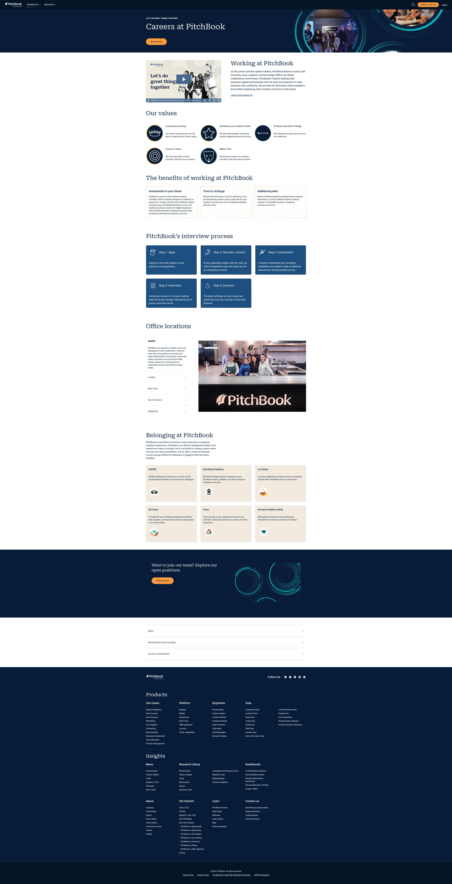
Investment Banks (219, 721)
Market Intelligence (154, 710)
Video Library (217, 819)
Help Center (217, 811)
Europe (182, 786)
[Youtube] (299, 677)
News (149, 764)
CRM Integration (186, 725)
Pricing (182, 853)
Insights (49, 5)
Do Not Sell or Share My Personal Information (231, 875)
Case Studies (151, 823)
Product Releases (219, 826)
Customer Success (153, 826)
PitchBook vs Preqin (189, 845)
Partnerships (151, 811)
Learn (215, 801)
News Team (151, 790)
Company (150, 808)
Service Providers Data (254, 736)
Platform (184, 703)
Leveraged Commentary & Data (225, 771)
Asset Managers (219, 732)
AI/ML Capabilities (187, 732)
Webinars (216, 815)
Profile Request (251, 815)
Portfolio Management (155, 743)
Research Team (218, 775)
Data (248, 703)
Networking (150, 721)
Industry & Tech (152, 782)
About (149, 801)
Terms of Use (188, 875)
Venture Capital (218, 713)
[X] (290, 677)
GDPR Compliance (262, 875)
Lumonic (182, 728)
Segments (218, 703)
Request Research (252, 811)
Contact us (252, 801)
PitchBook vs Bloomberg (191, 830)
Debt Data (249, 728)
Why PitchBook (185, 819)
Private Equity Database (288, 721)
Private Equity (218, 710)
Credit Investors (218, 725)
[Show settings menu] (214, 100)
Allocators (150, 786)
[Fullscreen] (219, 100)
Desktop (182, 710)
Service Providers (219, 736)
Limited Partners (219, 717)
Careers (149, 834)
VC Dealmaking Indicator (255, 771)
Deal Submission (252, 819)
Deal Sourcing (152, 713)
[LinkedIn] (285, 677)
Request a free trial (428, 5)
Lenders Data (250, 732)
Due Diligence (151, 725)
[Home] (13, 4)
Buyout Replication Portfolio (257, 785)
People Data (283, 713)
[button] (226, 631)
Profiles (182, 811)
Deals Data (250, 717)
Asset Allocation (152, 740)
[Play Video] (148, 100)
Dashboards (252, 764)
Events (148, 815)
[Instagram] (304, 677)
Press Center (151, 819)
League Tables (251, 789)
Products (32, 5)
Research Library (189, 764)
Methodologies (218, 778)
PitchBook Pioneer (219, 808)
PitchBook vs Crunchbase (191, 838)
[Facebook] (295, 677)
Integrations (184, 717)
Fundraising (151, 728)
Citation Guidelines (220, 782)
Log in (444, 5)
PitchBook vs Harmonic (190, 841)
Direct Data (183, 721)
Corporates (216, 728)
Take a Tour (184, 808)
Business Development (155, 736)
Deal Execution (152, 717)
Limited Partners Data (287, 710)
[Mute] (209, 100)
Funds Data (250, 721)
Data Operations (285, 717)
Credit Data (250, 725)
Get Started (186, 801)
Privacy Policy (203, 875)
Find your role (162, 580)
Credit (148, 778)
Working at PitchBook (262, 63)
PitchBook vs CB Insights (191, 834)
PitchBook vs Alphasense (191, 826)
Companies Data (252, 710)
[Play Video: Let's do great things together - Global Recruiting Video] (183, 79)
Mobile (182, 713)
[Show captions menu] (204, 100)
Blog (214, 823)
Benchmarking (152, 732)
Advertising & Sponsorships (256, 808)
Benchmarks (184, 782)
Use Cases (152, 703)
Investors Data (251, 713)
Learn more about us (241, 95)
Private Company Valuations (290, 725)
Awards (149, 830)
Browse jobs (156, 41)
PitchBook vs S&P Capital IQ (192, 849)
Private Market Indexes (254, 775)
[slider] (179, 100)
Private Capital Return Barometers (254, 779)
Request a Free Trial (187, 815)
